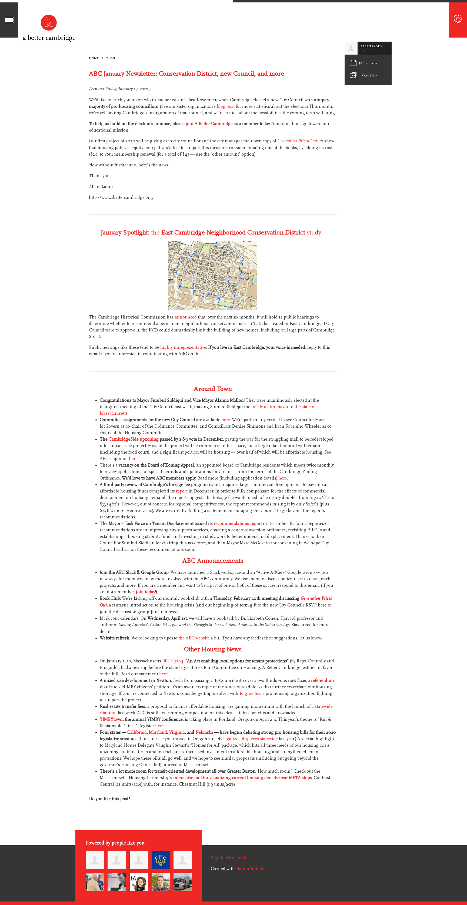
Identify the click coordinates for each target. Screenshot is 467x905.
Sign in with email (228, 858)
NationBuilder (249, 868)
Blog (110, 58)
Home (94, 58)
